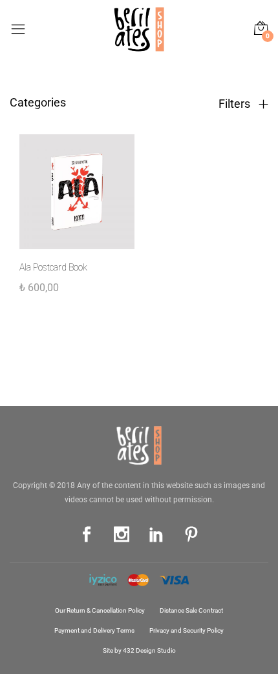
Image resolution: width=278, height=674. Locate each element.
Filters (236, 104)
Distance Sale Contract (191, 610)
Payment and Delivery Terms (94, 630)
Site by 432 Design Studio (139, 650)
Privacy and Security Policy (186, 630)
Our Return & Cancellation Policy (100, 610)
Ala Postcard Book (53, 267)
